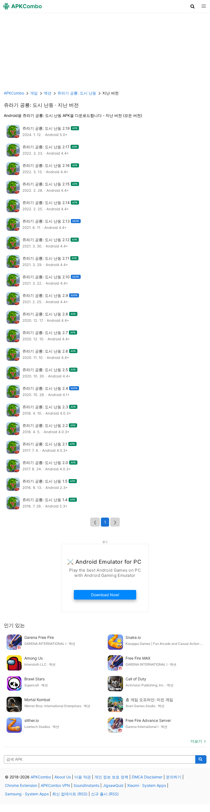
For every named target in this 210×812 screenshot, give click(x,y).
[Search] (200, 759)
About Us (62, 777)
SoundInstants (86, 785)
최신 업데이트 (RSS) (70, 794)
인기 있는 (14, 625)
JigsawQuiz (113, 785)
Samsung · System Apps (27, 794)
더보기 (196, 741)
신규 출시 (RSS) (105, 794)
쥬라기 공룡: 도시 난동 (29, 105)
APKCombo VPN (55, 785)
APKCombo (14, 93)
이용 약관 (82, 777)
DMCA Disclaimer (147, 777)
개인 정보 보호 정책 (111, 777)
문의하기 (173, 777)
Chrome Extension (21, 785)
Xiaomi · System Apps (146, 785)
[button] (193, 6)
